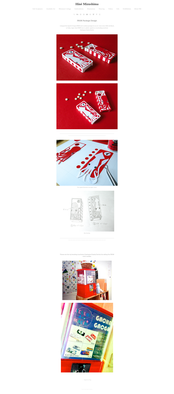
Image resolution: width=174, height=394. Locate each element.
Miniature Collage (65, 9)
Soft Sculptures (38, 9)
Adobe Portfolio (89, 389)
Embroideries (79, 9)
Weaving (102, 9)
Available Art (50, 9)
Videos (110, 9)
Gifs (117, 9)
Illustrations (91, 9)
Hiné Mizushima (86, 4)
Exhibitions (127, 9)
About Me (137, 9)
